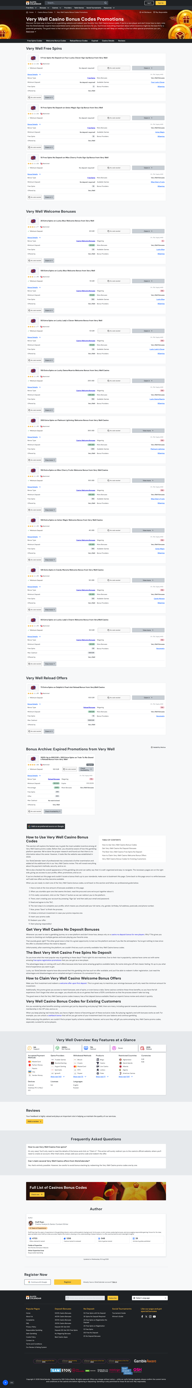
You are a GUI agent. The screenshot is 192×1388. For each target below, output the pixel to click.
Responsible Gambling (34, 1330)
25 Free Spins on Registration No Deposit (95, 1321)
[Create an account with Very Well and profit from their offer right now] (157, 74)
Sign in (114, 1282)
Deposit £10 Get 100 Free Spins (66, 1330)
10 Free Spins (88, 1329)
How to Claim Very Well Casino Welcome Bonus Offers (124, 855)
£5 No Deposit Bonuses (92, 1336)
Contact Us (30, 1340)
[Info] (5, 1382)
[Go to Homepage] (33, 3)
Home (28, 1313)
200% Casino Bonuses (63, 1323)
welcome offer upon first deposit (73, 983)
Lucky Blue (160, 249)
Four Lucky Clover (158, 82)
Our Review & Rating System (36, 1347)
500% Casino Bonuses (63, 1313)
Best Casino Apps (61, 1337)
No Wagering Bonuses (63, 1334)
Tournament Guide (119, 1313)
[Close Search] (105, 3)
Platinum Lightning (158, 449)
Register (67, 1282)
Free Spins (91, 78)
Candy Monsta (159, 599)
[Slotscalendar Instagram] (151, 1316)
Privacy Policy (31, 1327)
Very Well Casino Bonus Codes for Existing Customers (124, 859)
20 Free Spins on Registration (94, 1326)
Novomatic (160, 648)
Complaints (30, 1320)
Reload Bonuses (89, 707)
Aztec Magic (160, 132)
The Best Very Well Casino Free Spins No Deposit (122, 852)
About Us (29, 1316)
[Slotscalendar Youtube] (155, 1316)
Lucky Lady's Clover (157, 349)
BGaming (161, 86)
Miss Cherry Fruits (158, 182)
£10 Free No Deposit (91, 1333)
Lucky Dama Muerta (157, 399)
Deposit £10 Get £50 (62, 1327)
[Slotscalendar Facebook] (143, 1316)
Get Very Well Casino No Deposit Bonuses (119, 848)
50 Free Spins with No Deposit (95, 1313)
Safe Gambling (31, 1334)
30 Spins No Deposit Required (94, 1316)
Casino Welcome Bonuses (85, 241)
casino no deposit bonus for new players (127, 934)
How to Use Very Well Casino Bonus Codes (119, 845)
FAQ (27, 1323)
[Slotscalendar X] (147, 1316)
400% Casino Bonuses (63, 1316)
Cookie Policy (31, 1337)
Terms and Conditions (34, 1344)
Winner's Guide (117, 1316)
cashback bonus (55, 1015)
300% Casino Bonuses (63, 1320)
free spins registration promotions (47, 960)
